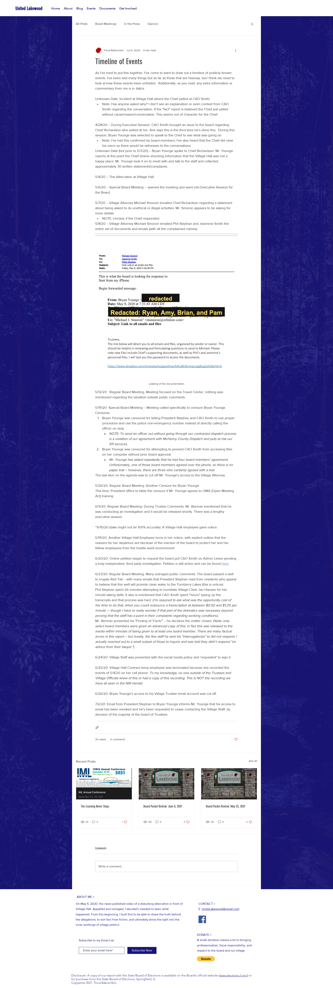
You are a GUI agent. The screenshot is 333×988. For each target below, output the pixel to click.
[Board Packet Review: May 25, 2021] (229, 783)
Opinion (152, 23)
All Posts (81, 23)
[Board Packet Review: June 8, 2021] (166, 783)
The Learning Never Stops (95, 806)
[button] (252, 23)
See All (253, 760)
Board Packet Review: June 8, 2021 (162, 806)
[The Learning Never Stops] (104, 783)
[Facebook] (202, 919)
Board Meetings (105, 23)
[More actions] (235, 50)
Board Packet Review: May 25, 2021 (225, 806)
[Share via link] (97, 727)
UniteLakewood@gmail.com (220, 909)
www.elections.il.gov (233, 975)
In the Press (132, 23)
